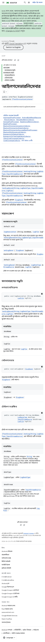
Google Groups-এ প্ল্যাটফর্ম (10, 590)
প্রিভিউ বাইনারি (6, 561)
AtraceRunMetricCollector (25, 120)
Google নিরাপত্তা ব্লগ (8, 587)
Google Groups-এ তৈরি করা (10, 593)
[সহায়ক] (15, 60)
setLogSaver (9, 250)
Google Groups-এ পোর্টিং (10, 597)
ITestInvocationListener (22, 99)
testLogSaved (9, 265)
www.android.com (8, 612)
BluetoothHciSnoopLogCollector (14, 132)
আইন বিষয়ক (27, 630)
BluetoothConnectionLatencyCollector (16, 126)
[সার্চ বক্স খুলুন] (25, 2)
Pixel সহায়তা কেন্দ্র (7, 609)
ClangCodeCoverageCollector (13, 138)
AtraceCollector (9, 120)
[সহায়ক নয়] (18, 60)
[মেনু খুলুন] (3, 2)
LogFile (36, 232)
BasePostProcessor (10, 124)
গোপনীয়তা (6, 633)
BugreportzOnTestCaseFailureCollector (17, 136)
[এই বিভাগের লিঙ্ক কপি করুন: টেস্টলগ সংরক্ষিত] (19, 407)
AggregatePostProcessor (12, 118)
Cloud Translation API (17, 44)
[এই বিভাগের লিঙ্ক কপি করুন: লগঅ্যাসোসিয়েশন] (20, 288)
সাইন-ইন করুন (37, 2)
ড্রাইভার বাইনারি (6, 568)
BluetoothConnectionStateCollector (16, 128)
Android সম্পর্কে (7, 630)
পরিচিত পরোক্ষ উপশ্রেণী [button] (22, 128)
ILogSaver (19, 200)
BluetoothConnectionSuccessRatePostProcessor (20, 130)
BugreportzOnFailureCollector (13, 134)
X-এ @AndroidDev (8, 580)
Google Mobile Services (9, 616)
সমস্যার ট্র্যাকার (6, 622)
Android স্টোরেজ (7, 551)
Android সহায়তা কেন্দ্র (8, 606)
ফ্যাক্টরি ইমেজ (6, 565)
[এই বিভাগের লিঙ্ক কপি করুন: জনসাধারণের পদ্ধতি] (25, 281)
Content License (28, 533)
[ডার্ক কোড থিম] (42, 294)
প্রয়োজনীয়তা (5, 555)
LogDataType (36, 265)
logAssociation (10, 232)
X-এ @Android (6, 577)
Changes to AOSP (13, 31)
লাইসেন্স (36, 630)
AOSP (3, 56)
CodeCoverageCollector (11, 141)
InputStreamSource (25, 419)
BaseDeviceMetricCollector (29, 122)
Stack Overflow (7, 619)
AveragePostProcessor (11, 122)
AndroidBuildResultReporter (31, 118)
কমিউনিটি (17, 630)
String (29, 457)
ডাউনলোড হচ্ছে (6, 558)
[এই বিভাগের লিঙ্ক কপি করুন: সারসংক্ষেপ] (17, 214)
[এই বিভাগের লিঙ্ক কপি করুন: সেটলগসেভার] (16, 360)
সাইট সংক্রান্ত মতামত (18, 633)
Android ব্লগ (5, 583)
